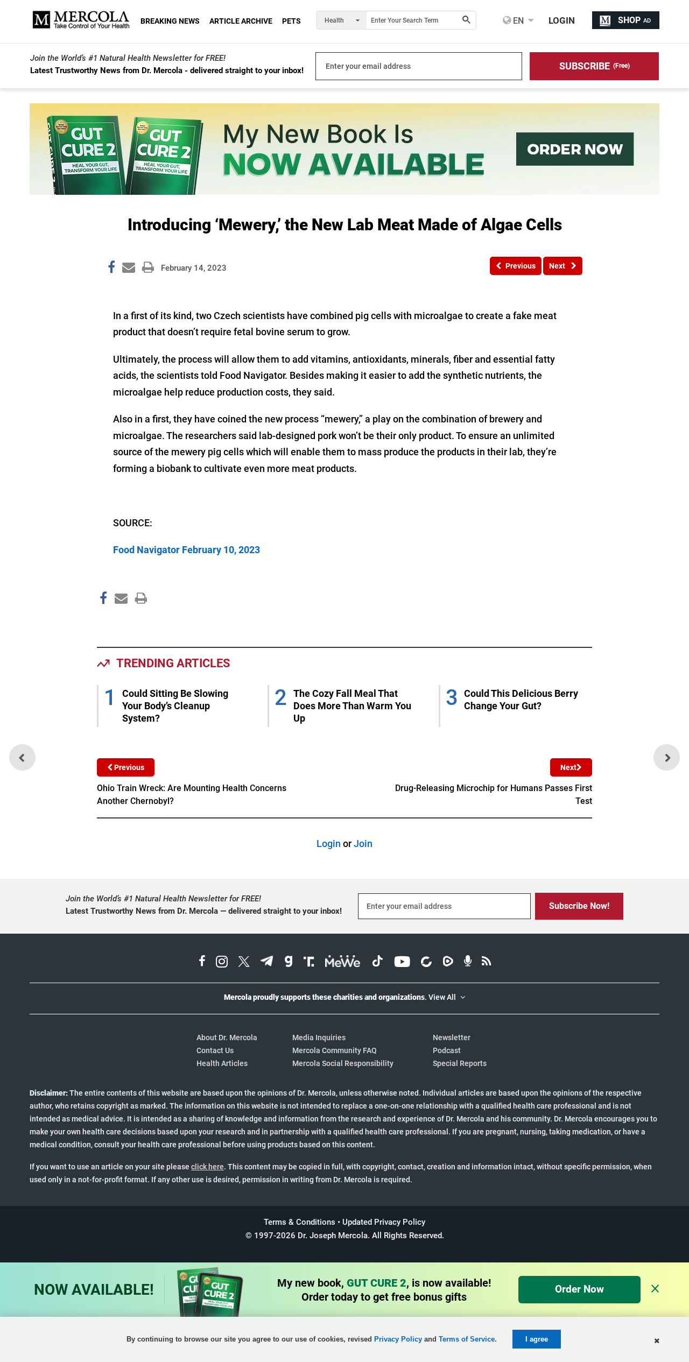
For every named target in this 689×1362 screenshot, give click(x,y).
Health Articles (222, 1063)
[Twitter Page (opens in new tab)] (244, 963)
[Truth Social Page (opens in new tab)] (309, 963)
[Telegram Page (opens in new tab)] (267, 963)
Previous (128, 767)
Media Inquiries (319, 1037)
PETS (291, 21)
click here (207, 1166)
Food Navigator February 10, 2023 (186, 549)
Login (329, 843)
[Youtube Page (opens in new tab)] (402, 963)
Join (363, 843)
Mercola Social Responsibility (342, 1063)
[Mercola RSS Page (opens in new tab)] (486, 963)
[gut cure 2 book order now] (344, 191)
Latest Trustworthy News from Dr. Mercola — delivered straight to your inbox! (204, 911)
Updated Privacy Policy (383, 1222)
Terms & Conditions (299, 1222)
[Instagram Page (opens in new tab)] (222, 963)
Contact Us (215, 1050)
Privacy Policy (398, 1339)
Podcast (447, 1050)
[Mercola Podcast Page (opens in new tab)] (468, 963)
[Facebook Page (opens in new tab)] (202, 963)
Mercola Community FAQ (334, 1050)
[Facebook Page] (103, 621)
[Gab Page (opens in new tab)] (288, 963)
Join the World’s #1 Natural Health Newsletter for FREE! (128, 58)
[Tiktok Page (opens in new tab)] (377, 963)
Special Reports (460, 1063)
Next (568, 767)
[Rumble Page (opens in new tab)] (448, 963)
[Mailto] (119, 621)
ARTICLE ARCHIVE (240, 21)
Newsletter (451, 1037)
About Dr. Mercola (226, 1037)
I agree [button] (536, 1339)
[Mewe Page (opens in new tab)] (343, 963)
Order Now (579, 1289)
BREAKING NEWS (170, 21)
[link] (111, 269)
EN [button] (517, 20)
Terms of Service (467, 1339)
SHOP (634, 20)
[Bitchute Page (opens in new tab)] (426, 963)
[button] (594, 66)
